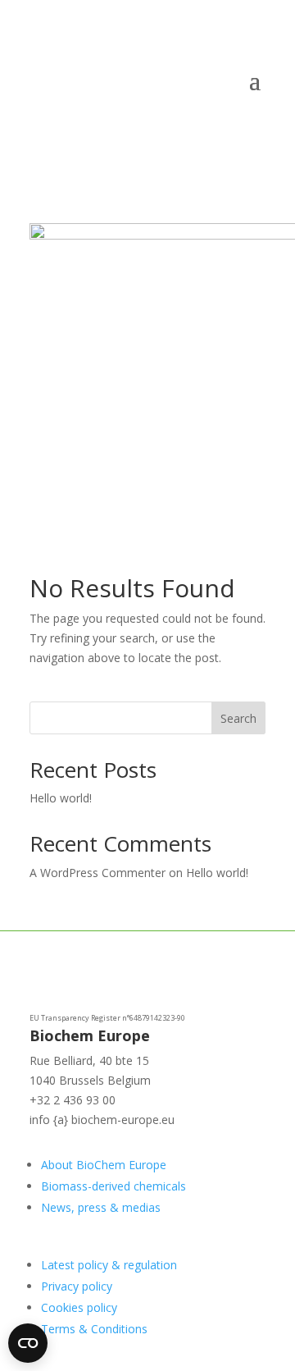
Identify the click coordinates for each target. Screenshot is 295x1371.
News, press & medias (101, 1207)
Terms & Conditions (94, 1329)
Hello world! (61, 798)
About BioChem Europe (103, 1164)
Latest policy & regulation (109, 1265)
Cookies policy (79, 1307)
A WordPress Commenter (98, 872)
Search (238, 718)
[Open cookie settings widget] (28, 1343)
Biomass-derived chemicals (113, 1186)
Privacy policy (76, 1286)
